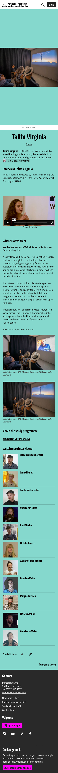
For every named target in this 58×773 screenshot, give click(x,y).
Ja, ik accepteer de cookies (17, 767)
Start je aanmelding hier (14, 702)
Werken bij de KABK (12, 706)
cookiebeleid (9, 761)
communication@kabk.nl (14, 692)
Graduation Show (10, 698)
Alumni (29, 143)
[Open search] (43, 4)
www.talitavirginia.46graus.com (18, 329)
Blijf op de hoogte (12, 725)
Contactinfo (8, 710)
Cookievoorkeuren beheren (29, 761)
